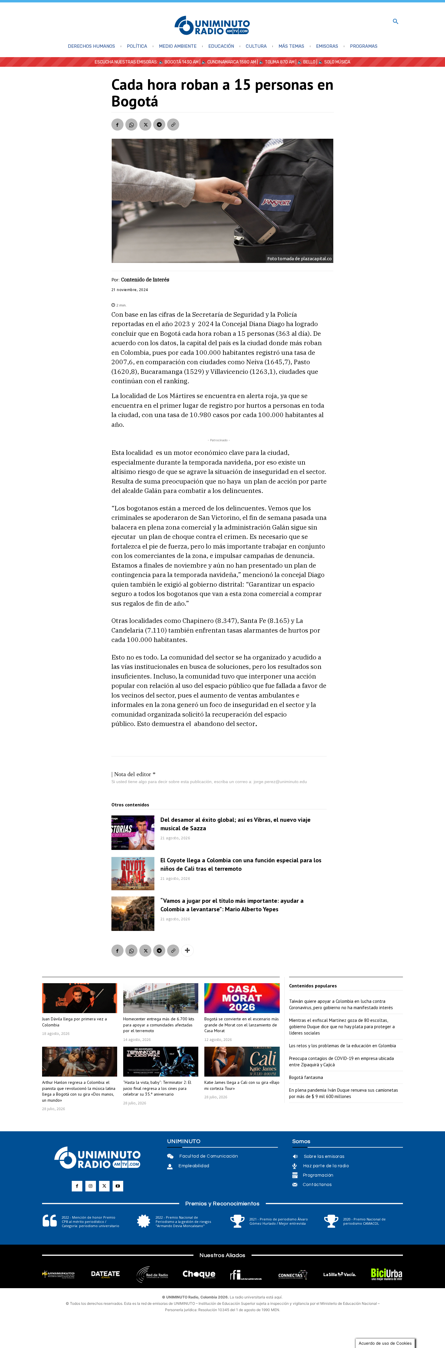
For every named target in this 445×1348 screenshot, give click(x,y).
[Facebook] (117, 124)
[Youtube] (118, 1186)
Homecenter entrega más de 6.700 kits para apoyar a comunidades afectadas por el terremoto (158, 1024)
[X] (145, 124)
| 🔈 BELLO (305, 62)
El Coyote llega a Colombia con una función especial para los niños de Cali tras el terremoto (240, 864)
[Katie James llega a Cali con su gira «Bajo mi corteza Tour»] (241, 1062)
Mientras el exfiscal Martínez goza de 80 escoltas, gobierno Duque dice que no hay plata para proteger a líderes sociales (342, 1026)
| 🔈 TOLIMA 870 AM (275, 62)
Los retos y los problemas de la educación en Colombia (342, 1045)
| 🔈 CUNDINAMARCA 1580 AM (227, 62)
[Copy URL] (173, 124)
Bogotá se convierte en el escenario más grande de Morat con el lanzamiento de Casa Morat (241, 1024)
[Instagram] (90, 1186)
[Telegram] (159, 124)
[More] (187, 951)
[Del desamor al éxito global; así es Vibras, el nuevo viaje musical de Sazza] (132, 832)
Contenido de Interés (145, 279)
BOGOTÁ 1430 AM (182, 62)
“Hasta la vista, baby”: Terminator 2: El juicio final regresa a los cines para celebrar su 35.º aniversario (157, 1088)
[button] (395, 22)
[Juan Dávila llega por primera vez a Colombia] (79, 998)
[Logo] (212, 25)
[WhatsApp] (131, 124)
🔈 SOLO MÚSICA (334, 62)
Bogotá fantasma (306, 1077)
